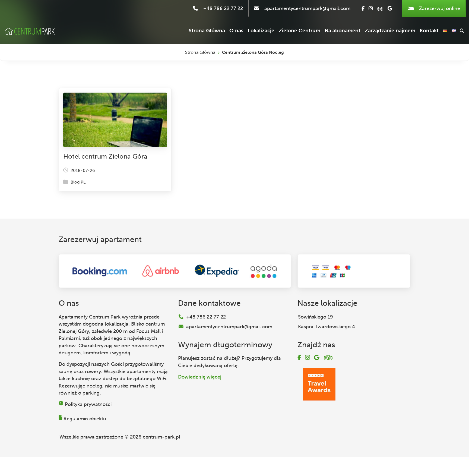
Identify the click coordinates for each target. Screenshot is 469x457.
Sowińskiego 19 (315, 317)
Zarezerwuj (439, 8)
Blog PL (78, 182)
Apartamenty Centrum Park (90, 317)
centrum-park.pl (161, 437)
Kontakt (429, 30)
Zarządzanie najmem (390, 30)
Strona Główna (207, 30)
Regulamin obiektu (85, 419)
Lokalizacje (261, 30)
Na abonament (342, 30)
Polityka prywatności (88, 404)
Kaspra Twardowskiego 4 (326, 327)
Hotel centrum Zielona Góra (105, 156)
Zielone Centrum (299, 30)
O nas (236, 30)
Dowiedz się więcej (199, 377)
